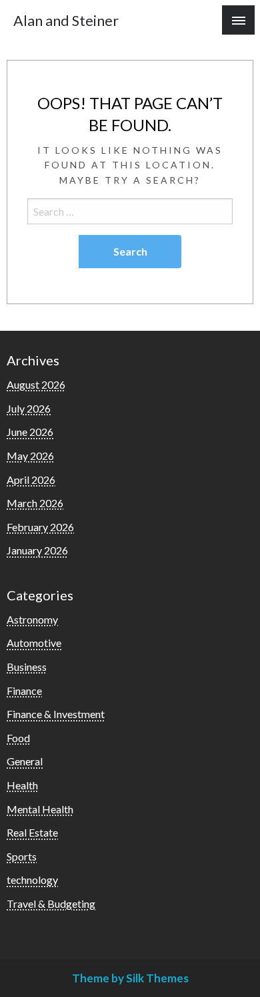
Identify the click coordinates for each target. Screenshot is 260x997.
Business (27, 666)
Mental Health (40, 809)
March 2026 (35, 503)
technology (32, 879)
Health (22, 785)
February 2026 (40, 526)
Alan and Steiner (66, 20)
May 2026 (30, 455)
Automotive (34, 642)
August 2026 (36, 384)
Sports (22, 856)
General (25, 761)
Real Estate (32, 832)
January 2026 (37, 550)
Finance (24, 690)
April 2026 (31, 479)
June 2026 (30, 431)
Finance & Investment (56, 713)
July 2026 (29, 408)
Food (18, 737)
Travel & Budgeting (51, 903)
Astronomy (32, 619)
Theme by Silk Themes (130, 978)
